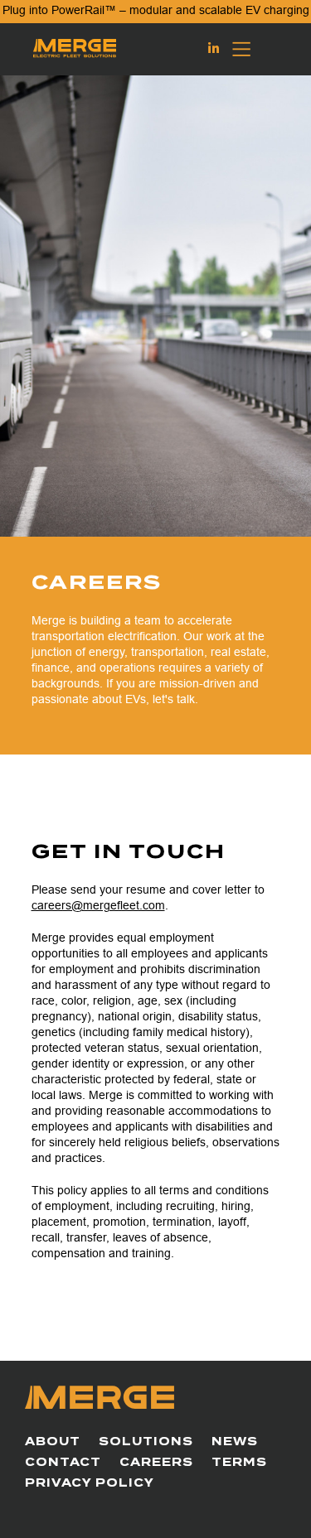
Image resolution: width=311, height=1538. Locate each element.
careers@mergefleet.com (98, 905)
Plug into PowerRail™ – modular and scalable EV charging (155, 10)
